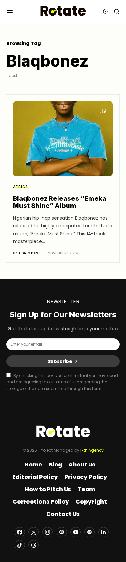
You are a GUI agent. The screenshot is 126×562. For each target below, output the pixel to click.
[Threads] (33, 545)
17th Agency (92, 450)
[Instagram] (47, 532)
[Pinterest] (62, 532)
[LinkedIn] (103, 532)
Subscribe (60, 361)
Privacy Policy (85, 477)
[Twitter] (33, 532)
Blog (55, 464)
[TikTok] (20, 545)
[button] (9, 11)
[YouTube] (75, 532)
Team (86, 489)
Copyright (91, 501)
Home (33, 464)
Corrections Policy (41, 501)
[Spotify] (89, 532)
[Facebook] (20, 532)
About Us (81, 464)
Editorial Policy (35, 477)
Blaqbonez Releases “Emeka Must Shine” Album (59, 202)
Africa (20, 187)
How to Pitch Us (48, 489)
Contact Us (63, 514)
